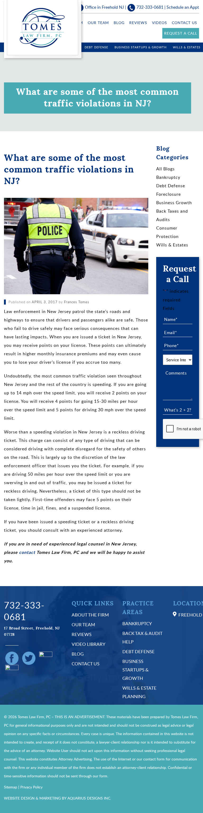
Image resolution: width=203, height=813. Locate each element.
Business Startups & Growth (140, 47)
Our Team (98, 22)
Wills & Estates (186, 47)
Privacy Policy (31, 786)
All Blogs (165, 169)
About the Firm (90, 615)
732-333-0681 (149, 7)
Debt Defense (96, 47)
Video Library (88, 644)
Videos (159, 22)
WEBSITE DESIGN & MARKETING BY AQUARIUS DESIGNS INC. (57, 798)
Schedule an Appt (183, 7)
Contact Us (184, 22)
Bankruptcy (168, 177)
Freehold (190, 615)
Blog (119, 22)
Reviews (138, 22)
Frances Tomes (76, 302)
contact (27, 552)
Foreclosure (168, 194)
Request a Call (180, 33)
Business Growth (174, 202)
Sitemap (10, 786)
